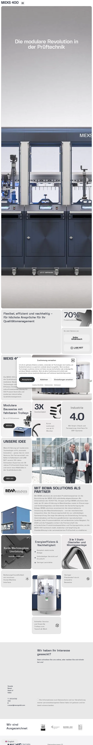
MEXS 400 (10, 2)
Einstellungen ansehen (63, 379)
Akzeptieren (27, 379)
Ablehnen (44, 379)
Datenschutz (49, 385)
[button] (73, 360)
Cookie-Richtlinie (37, 385)
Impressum (57, 385)
